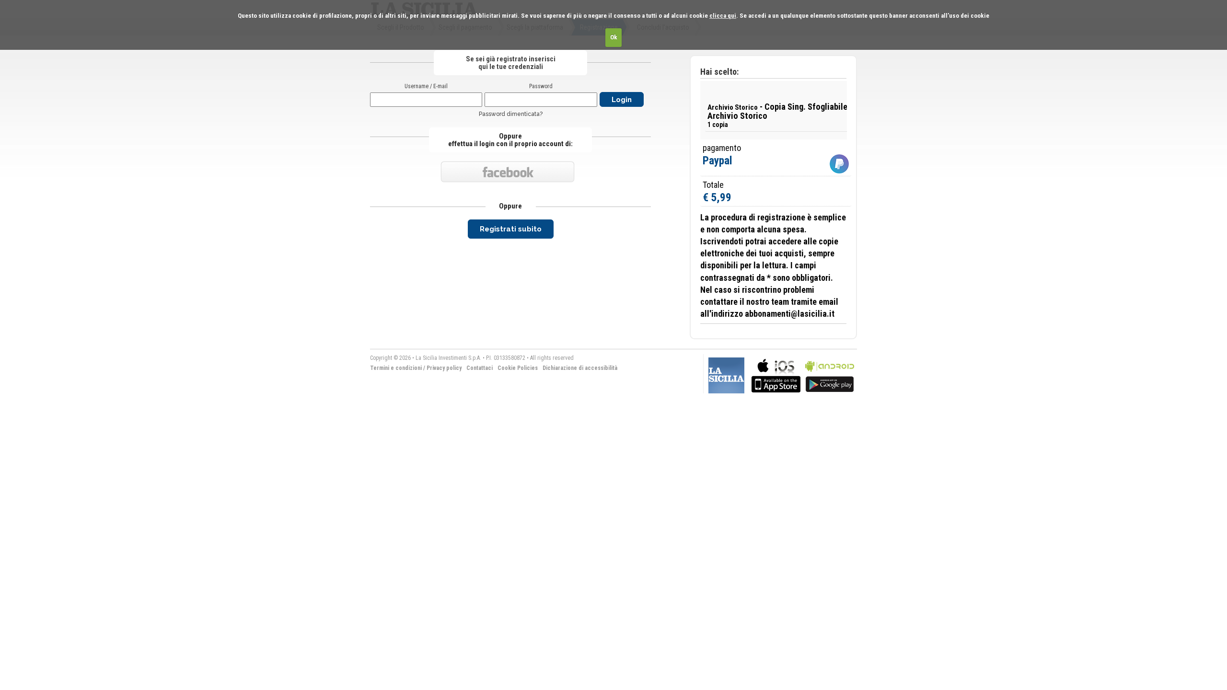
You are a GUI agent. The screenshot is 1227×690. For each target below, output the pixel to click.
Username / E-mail (426, 86)
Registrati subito (511, 229)
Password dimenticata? (511, 114)
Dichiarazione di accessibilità (580, 368)
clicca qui (722, 15)
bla (776, 374)
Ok (613, 37)
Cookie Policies (518, 368)
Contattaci (479, 368)
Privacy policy (444, 368)
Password (541, 86)
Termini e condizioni (396, 368)
